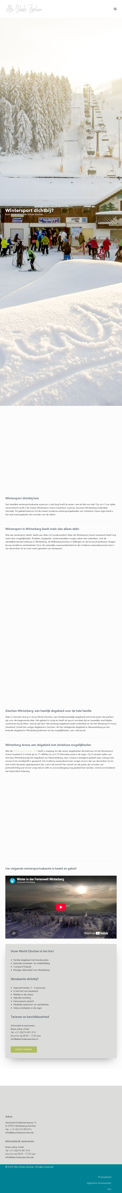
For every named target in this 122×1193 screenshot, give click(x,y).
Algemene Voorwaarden (99, 1183)
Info (109, 1189)
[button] (115, 9)
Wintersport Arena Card (25, 751)
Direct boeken (23, 1049)
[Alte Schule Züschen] (23, 9)
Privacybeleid (104, 1177)
